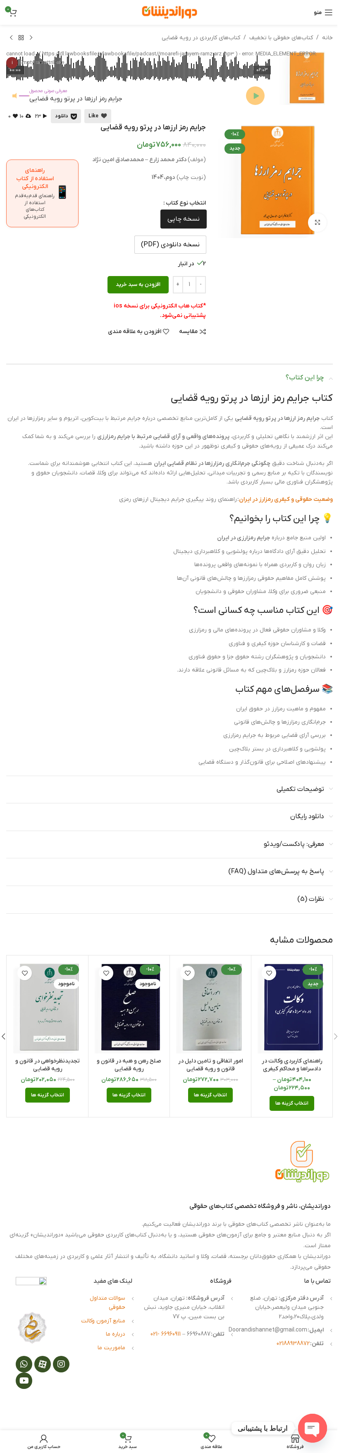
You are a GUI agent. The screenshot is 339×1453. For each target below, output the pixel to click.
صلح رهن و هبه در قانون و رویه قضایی (129, 1065)
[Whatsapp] (24, 1364)
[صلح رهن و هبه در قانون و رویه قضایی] (129, 1007)
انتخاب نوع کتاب (186, 203)
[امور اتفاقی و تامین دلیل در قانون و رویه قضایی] (210, 1007)
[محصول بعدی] (11, 38)
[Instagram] (61, 1364)
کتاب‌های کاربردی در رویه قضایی (201, 38)
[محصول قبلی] (31, 38)
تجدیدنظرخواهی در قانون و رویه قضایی (47, 1065)
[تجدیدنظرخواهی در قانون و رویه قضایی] (47, 1007)
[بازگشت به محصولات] (21, 38)
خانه (327, 38)
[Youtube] (24, 1380)
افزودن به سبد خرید (138, 284)
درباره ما (115, 1334)
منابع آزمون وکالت (103, 1321)
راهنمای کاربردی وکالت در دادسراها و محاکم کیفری (292, 1065)
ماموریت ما (111, 1348)
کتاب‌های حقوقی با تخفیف (281, 38)
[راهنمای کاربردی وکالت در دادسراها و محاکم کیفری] (292, 1007)
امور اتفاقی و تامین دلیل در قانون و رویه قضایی (210, 1065)
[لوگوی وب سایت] (169, 12)
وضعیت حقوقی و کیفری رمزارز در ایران (286, 499)
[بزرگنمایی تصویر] (317, 222)
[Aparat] (42, 1364)
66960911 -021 (166, 1334)
